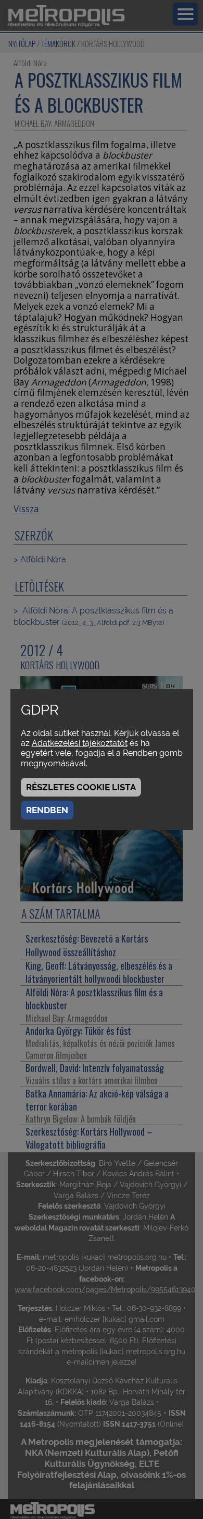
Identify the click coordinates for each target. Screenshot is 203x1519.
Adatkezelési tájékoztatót (80, 743)
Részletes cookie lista (81, 787)
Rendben (47, 810)
